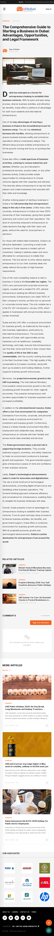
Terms (33, 912)
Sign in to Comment (41, 623)
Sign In (48, 9)
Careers (15, 912)
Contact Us (24, 912)
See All (6, 670)
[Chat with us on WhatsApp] (49, 930)
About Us (6, 912)
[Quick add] (49, 923)
